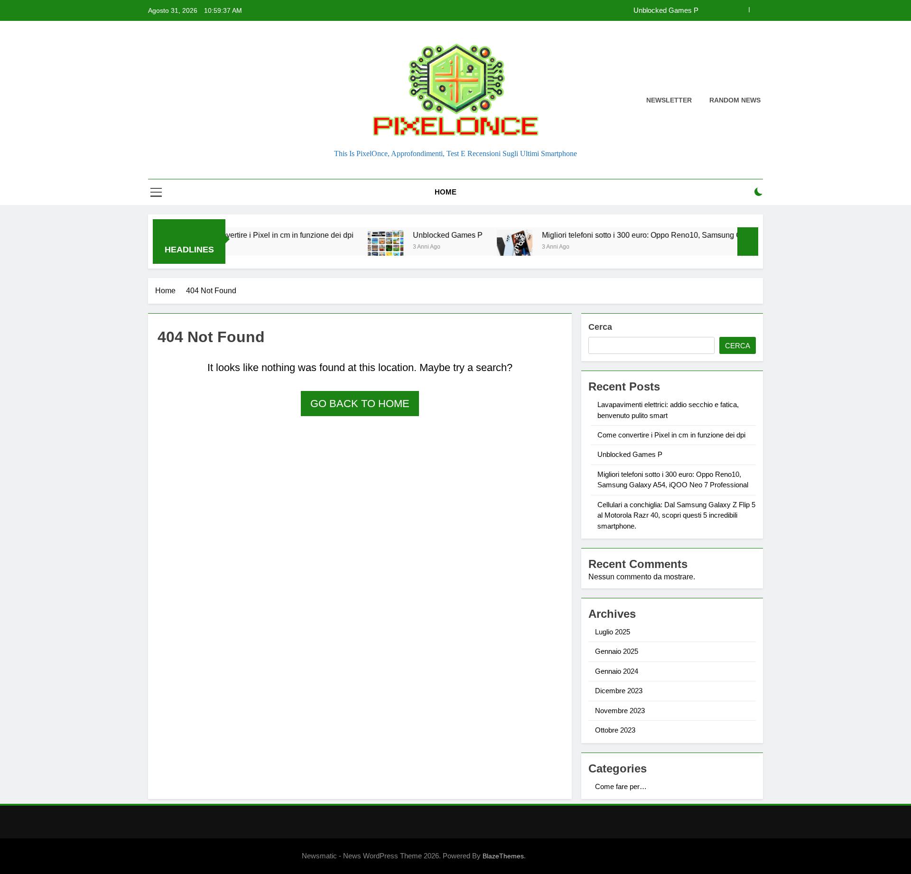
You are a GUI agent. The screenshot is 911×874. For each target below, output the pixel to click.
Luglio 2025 (612, 632)
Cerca (600, 327)
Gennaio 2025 (616, 651)
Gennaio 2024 (616, 671)
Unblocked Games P (665, 10)
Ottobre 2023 (615, 730)
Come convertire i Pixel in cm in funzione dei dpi (247, 235)
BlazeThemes (503, 856)
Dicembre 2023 (618, 691)
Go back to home (359, 403)
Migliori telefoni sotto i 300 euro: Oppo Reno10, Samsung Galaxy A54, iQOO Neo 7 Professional (678, 235)
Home (445, 192)
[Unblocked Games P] (360, 247)
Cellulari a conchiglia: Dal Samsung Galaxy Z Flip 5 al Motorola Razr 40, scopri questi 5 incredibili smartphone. (676, 515)
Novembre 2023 (620, 711)
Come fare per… (621, 786)
